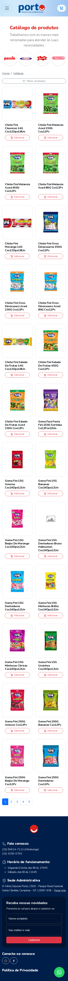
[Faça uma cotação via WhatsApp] (59, 972)
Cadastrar (34, 940)
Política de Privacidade (20, 970)
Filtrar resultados (36, 81)
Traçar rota (60, 890)
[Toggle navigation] (7, 8)
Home (6, 73)
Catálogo (18, 73)
